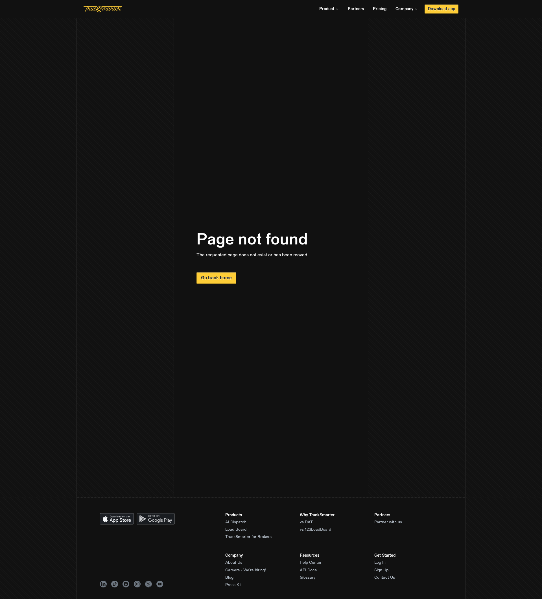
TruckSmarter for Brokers (248, 537)
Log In (380, 563)
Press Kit (233, 585)
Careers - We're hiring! (245, 570)
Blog (229, 578)
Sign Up (381, 570)
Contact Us (384, 578)
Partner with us (388, 522)
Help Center (311, 563)
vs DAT (306, 522)
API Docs (308, 570)
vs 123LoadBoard (315, 530)
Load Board (235, 530)
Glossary (307, 578)
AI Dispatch (235, 522)
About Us (233, 563)
